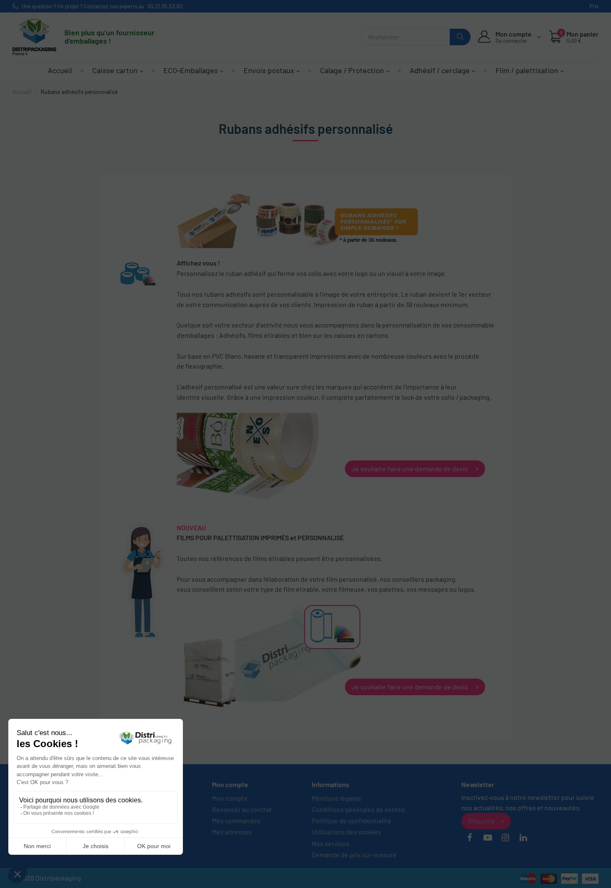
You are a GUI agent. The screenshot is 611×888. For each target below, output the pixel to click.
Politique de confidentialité (351, 820)
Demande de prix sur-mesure (354, 854)
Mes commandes (236, 820)
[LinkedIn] (523, 837)
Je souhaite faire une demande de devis (410, 468)
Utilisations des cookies (346, 832)
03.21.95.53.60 (165, 6)
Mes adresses (232, 832)
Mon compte (230, 798)
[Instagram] (505, 837)
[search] (460, 37)
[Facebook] (469, 837)
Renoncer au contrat (242, 809)
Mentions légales (336, 798)
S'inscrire (481, 821)
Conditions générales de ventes (358, 809)
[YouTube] (487, 837)
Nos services (331, 843)
